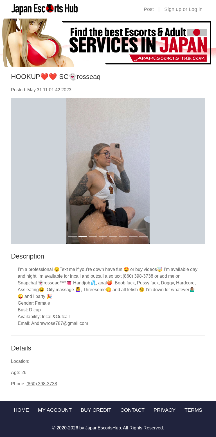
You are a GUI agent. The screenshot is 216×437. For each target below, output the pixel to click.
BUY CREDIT (96, 410)
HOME (21, 410)
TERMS (193, 410)
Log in (195, 9)
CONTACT (132, 410)
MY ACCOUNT (55, 410)
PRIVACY (165, 410)
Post (149, 9)
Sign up (172, 9)
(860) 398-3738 (41, 383)
